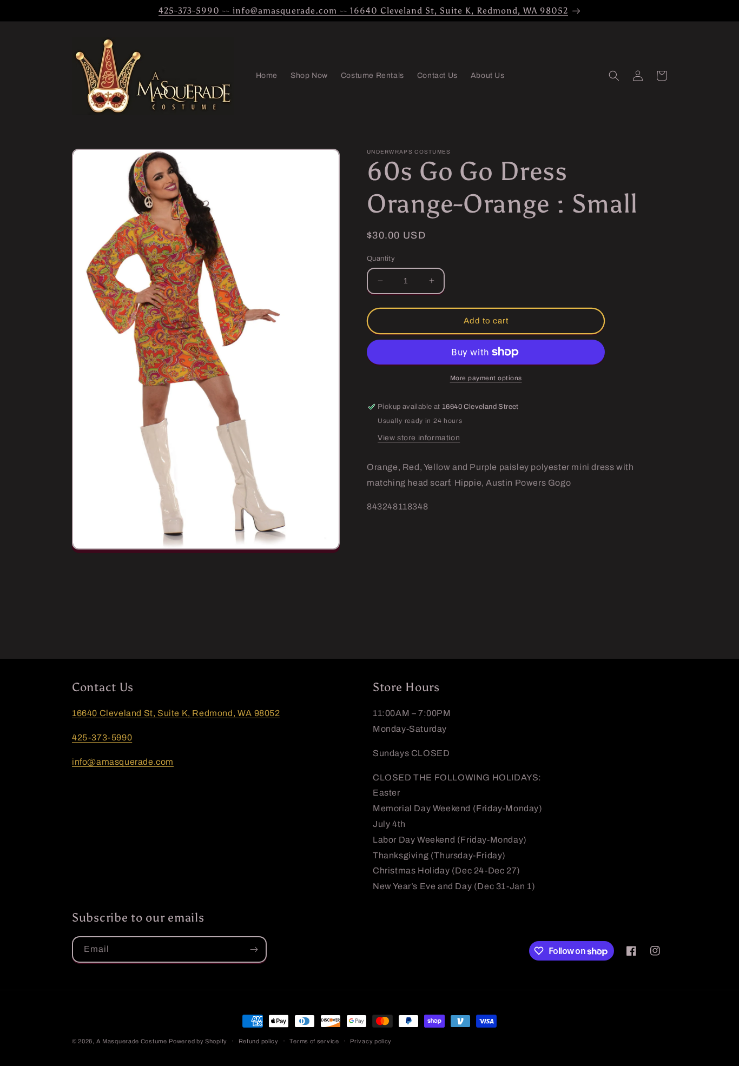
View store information (419, 438)
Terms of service (314, 1041)
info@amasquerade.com (123, 761)
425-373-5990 (102, 737)
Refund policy (259, 1041)
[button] (614, 76)
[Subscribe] (254, 949)
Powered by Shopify (198, 1041)
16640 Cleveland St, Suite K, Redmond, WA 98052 (176, 713)
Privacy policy (371, 1041)
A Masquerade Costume (131, 1041)
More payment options (486, 378)
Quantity (381, 258)
